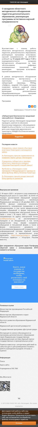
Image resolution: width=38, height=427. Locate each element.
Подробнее (19, 137)
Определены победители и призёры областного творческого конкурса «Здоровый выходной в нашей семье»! (17, 163)
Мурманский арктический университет (15, 326)
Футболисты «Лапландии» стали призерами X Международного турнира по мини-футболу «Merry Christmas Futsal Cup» (18, 171)
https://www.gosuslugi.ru (20, 235)
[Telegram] (35, 106)
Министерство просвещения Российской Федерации (16, 310)
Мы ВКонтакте (5, 377)
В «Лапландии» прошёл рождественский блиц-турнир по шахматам (18, 177)
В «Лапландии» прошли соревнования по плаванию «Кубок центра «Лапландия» (18, 157)
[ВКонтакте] (29, 106)
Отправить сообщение (19, 287)
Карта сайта (4, 365)
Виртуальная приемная (9, 190)
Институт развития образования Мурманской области (18, 321)
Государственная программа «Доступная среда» (18, 329)
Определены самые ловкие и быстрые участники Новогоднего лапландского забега (17, 150)
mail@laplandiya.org (7, 219)
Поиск (2, 361)
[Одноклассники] (32, 106)
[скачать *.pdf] (13, 100)
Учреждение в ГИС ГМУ (9, 368)
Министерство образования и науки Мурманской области (14, 316)
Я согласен (19, 423)
